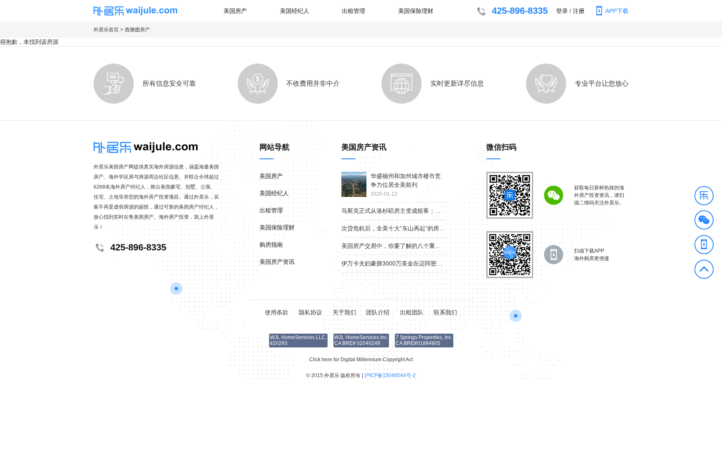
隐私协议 (310, 312)
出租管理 (353, 11)
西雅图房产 (137, 30)
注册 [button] (579, 11)
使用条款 (276, 312)
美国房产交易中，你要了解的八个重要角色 (397, 245)
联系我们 (445, 312)
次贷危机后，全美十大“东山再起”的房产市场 (399, 228)
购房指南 (271, 244)
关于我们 (344, 312)
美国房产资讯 (277, 261)
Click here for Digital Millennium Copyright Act (361, 359)
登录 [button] (562, 11)
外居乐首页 (106, 30)
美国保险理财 (415, 11)
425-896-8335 (520, 10)
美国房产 (235, 11)
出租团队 (411, 312)
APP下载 (616, 11)
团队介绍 (377, 312)
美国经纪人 (294, 11)
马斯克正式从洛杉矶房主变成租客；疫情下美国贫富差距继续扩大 (426, 210)
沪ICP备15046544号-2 (390, 375)
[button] (704, 197)
